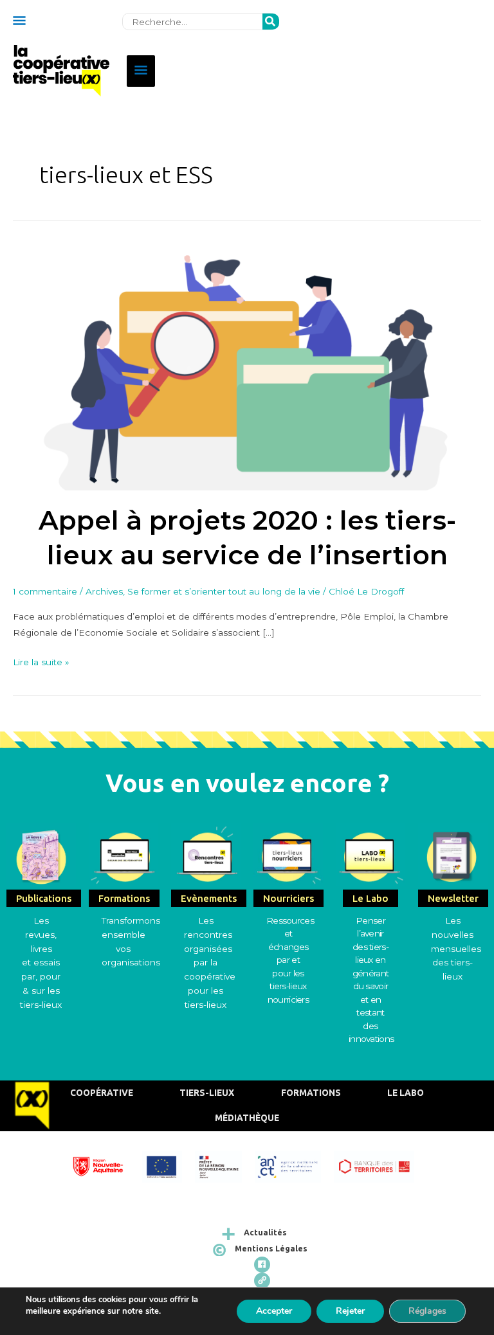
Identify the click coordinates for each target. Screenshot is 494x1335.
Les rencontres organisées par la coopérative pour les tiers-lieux (209, 962)
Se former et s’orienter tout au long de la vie (223, 591)
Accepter (274, 1311)
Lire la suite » (41, 660)
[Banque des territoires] (380, 1165)
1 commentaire (45, 591)
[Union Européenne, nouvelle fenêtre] (168, 1165)
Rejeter (350, 1311)
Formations (311, 1093)
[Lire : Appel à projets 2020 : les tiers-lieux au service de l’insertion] (247, 365)
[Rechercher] (270, 21)
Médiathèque (247, 1118)
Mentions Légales (271, 1248)
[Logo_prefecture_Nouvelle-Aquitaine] (225, 1165)
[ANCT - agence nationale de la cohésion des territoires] (294, 1165)
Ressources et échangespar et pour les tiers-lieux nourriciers (290, 960)
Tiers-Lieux (206, 1093)
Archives (104, 591)
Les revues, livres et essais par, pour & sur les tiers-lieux (41, 962)
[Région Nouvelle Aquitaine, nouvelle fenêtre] (104, 1165)
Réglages (427, 1311)
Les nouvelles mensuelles (456, 934)
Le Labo (405, 1093)
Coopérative (101, 1093)
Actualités (265, 1232)
